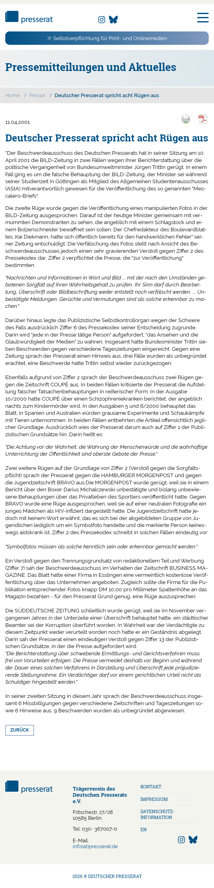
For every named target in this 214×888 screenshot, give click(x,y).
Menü (203, 18)
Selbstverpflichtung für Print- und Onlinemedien (110, 38)
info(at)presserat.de (95, 846)
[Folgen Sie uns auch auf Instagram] (101, 19)
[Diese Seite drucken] (188, 123)
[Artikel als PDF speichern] (206, 123)
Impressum (154, 799)
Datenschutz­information (157, 814)
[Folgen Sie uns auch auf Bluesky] (113, 19)
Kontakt (150, 786)
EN (143, 829)
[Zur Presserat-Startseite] (29, 22)
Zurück (19, 730)
